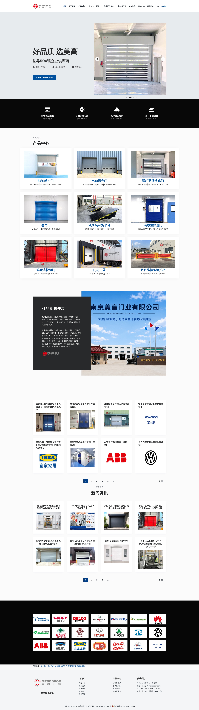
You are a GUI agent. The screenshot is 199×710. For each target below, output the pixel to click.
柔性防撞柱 (72, 666)
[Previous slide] (97, 59)
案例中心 (141, 6)
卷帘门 (91, 6)
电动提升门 (117, 686)
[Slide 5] (136, 98)
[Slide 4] (132, 98)
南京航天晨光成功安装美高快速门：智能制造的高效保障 (48, 407)
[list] (130, 59)
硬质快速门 (81, 666)
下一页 (161, 481)
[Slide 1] (124, 98)
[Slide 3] (129, 98)
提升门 (98, 6)
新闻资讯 (132, 6)
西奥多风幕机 (62, 666)
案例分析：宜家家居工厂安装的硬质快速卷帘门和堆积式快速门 (48, 445)
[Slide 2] (126, 98)
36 (113, 580)
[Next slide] (163, 59)
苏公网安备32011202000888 (124, 706)
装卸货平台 (122, 6)
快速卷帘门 (82, 6)
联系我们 (150, 6)
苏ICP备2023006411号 (103, 706)
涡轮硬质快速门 (109, 6)
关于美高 (72, 6)
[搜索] (158, 6)
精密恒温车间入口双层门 (116, 541)
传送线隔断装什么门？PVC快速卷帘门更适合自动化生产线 (150, 544)
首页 (64, 6)
